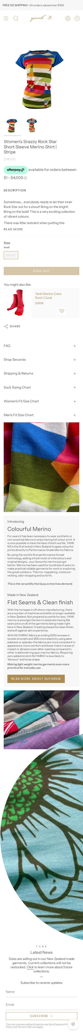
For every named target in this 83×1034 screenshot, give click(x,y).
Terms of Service (27, 1026)
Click (30, 967)
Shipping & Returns (18, 373)
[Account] (68, 18)
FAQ (7, 346)
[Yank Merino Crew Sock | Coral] (17, 303)
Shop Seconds (15, 359)
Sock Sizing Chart (17, 387)
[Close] (76, 756)
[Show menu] (6, 18)
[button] (16, 18)
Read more (13, 229)
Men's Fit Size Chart (18, 415)
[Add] (61, 310)
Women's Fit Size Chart (21, 401)
